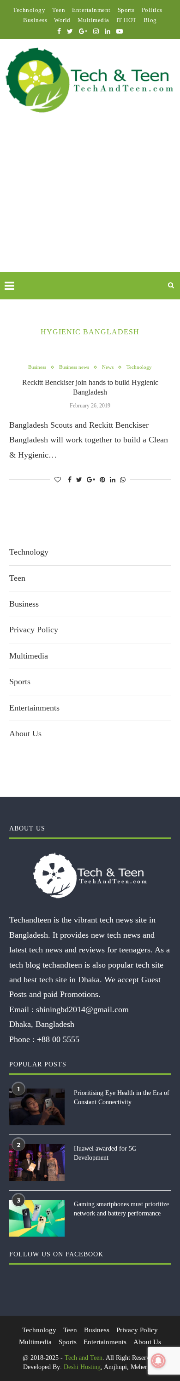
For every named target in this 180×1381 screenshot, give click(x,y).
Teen (58, 9)
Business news (74, 367)
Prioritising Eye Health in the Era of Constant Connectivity (121, 1097)
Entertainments (34, 707)
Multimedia (93, 20)
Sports (126, 9)
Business (35, 20)
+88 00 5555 (58, 1039)
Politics (152, 9)
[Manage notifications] (158, 1360)
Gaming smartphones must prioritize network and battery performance (121, 1209)
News (108, 367)
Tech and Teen (83, 1357)
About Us (25, 733)
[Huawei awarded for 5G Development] (37, 1162)
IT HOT (126, 20)
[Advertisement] (90, 203)
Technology (29, 9)
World (62, 20)
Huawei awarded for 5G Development (105, 1153)
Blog (150, 20)
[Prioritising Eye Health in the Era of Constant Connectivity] (37, 1107)
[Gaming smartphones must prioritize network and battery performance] (37, 1218)
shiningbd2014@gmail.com (82, 1009)
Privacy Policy (33, 629)
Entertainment (91, 9)
